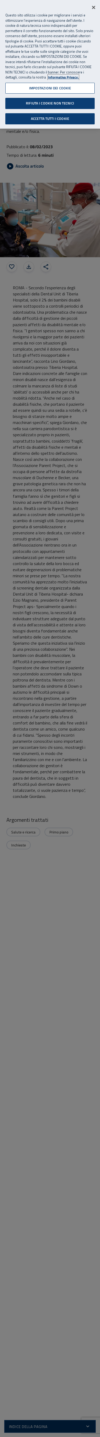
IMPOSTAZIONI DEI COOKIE (50, 88)
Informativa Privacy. (63, 77)
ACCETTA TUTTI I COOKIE (50, 118)
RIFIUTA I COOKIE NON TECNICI (50, 103)
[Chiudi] (93, 7)
